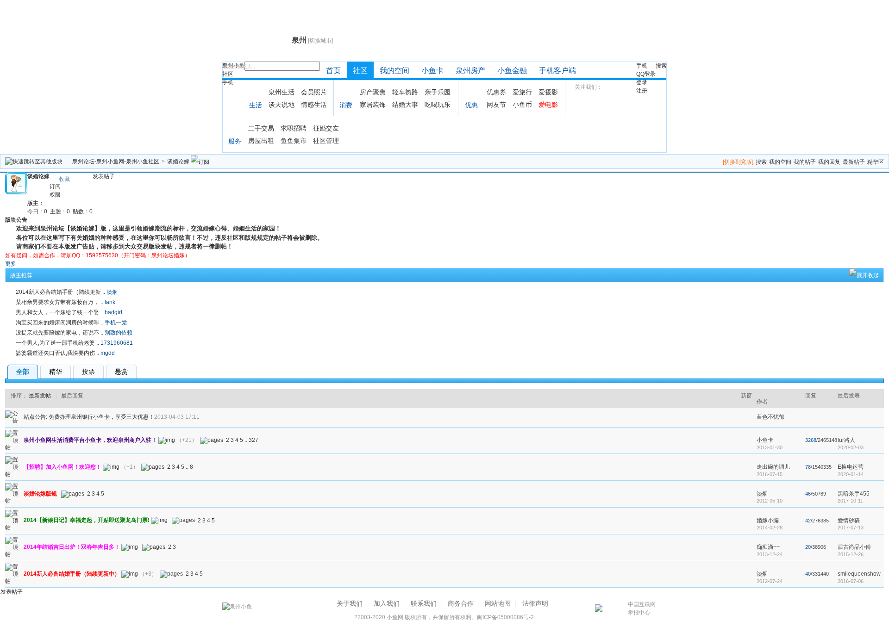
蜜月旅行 (107, 386)
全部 (22, 371)
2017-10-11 (850, 500)
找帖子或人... (241, 66)
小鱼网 (395, 617)
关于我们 (350, 603)
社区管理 (326, 140)
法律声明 (535, 603)
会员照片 (314, 92)
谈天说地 (281, 104)
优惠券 (496, 92)
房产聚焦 (373, 92)
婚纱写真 (75, 386)
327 (253, 440)
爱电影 (548, 104)
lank (110, 302)
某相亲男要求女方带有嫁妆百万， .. (59, 302)
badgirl (113, 312)
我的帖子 (805, 162)
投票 (88, 371)
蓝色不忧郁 (770, 417)
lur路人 (846, 440)
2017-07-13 (851, 527)
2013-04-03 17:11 (177, 417)
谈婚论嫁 (178, 161)
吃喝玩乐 (438, 104)
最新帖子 (854, 162)
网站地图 (498, 603)
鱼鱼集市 (294, 140)
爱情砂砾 (849, 520)
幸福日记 (43, 386)
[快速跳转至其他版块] (34, 161)
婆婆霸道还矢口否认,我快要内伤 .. (57, 353)
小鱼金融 (512, 70)
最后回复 (72, 395)
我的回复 (829, 162)
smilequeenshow (859, 574)
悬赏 (121, 371)
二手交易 (261, 128)
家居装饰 (373, 104)
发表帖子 (104, 176)
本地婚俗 (203, 386)
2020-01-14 (851, 474)
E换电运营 (851, 467)
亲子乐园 (438, 92)
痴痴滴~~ (768, 547)
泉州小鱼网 (255, 40)
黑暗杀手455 (854, 493)
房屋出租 (261, 140)
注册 (641, 90)
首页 (333, 70)
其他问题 (235, 386)
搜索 (661, 65)
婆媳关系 (171, 386)
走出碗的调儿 (773, 467)
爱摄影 (548, 92)
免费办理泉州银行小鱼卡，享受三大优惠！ (101, 417)
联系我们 (424, 603)
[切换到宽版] (738, 162)
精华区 (875, 162)
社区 (227, 74)
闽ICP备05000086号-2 (505, 617)
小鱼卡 (432, 70)
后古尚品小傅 (854, 547)
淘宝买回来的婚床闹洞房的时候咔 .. (59, 322)
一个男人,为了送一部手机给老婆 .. (57, 343)
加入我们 (387, 603)
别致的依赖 (118, 332)
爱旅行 (522, 92)
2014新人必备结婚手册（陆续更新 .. (60, 292)
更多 (10, 264)
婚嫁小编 (768, 520)
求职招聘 (294, 128)
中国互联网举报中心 (642, 608)
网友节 (496, 104)
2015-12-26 (851, 554)
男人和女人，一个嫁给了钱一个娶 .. (59, 312)
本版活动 (267, 386)
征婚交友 (326, 128)
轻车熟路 (405, 92)
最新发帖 (40, 395)
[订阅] (200, 161)
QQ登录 (646, 74)
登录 (641, 82)
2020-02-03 (851, 447)
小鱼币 (522, 104)
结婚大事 (405, 104)
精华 (55, 371)
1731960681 (116, 343)
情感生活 (314, 104)
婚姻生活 (139, 386)
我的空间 (394, 70)
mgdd (107, 353)
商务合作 (461, 603)
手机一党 (116, 322)
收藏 (64, 179)
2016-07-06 (851, 581)
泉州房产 (470, 70)
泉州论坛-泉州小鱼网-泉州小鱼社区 (115, 161)
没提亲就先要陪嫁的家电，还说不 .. (59, 332)
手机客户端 (557, 70)
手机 (227, 82)
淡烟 (112, 292)
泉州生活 (281, 92)
